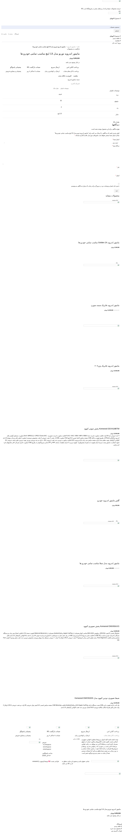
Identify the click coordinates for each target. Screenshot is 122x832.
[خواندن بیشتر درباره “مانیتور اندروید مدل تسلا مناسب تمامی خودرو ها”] (117, 576)
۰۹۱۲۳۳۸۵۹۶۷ (46, 744)
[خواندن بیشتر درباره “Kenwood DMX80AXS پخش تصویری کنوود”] (117, 648)
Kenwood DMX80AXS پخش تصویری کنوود (101, 626)
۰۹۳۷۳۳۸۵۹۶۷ (46, 749)
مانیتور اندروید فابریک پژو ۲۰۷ (107, 366)
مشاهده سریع (117, 259)
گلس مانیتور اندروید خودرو (108, 500)
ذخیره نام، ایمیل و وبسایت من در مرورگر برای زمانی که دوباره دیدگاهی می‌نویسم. (95, 186)
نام (118, 167)
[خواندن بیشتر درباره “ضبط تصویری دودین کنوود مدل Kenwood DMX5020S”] (117, 715)
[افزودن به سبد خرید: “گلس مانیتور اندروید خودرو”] (117, 513)
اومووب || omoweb (38, 761)
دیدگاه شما (115, 146)
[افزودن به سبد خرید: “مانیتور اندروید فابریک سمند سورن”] (117, 318)
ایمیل (117, 175)
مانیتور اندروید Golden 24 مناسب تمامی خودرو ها (98, 242)
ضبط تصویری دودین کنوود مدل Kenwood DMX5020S (97, 698)
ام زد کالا (70, 763)
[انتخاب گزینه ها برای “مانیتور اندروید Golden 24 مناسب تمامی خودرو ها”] (117, 255)
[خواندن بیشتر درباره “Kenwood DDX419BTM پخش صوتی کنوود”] (117, 452)
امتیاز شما (115, 139)
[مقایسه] (117, 239)
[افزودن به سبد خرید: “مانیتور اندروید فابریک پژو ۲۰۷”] (117, 378)
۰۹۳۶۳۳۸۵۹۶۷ (46, 747)
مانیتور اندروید (71, 47)
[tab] (64, 88)
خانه (78, 47)
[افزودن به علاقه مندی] (117, 250)
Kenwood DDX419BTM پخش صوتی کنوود (101, 429)
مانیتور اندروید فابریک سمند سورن (105, 305)
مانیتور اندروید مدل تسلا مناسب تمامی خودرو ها (99, 563)
